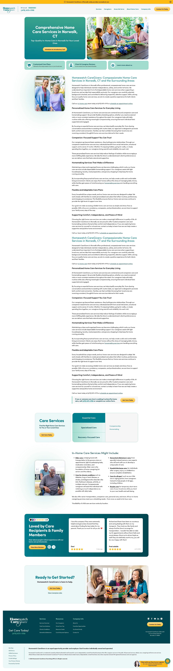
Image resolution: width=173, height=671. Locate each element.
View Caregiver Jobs (55, 593)
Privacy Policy (12, 656)
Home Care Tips (60, 626)
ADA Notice (12, 650)
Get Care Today (128, 400)
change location (32, 7)
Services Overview (44, 623)
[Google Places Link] (148, 619)
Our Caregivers (60, 623)
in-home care (82, 103)
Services (98, 9)
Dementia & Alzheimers (46, 632)
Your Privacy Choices (14, 661)
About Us (75, 623)
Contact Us (76, 632)
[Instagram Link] (161, 619)
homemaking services (112, 183)
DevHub (17, 663)
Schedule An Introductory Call (55, 49)
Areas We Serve (119, 9)
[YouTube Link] (155, 619)
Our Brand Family (77, 629)
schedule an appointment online (121, 103)
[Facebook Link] (152, 619)
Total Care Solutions (45, 626)
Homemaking (114, 429)
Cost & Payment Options (62, 632)
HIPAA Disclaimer (13, 653)
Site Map (11, 648)
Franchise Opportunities (79, 626)
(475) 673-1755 (27, 10)
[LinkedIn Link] (158, 619)
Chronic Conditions (45, 629)
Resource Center (60, 629)
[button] (152, 668)
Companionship (115, 426)
